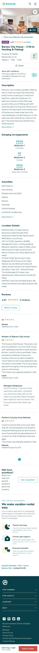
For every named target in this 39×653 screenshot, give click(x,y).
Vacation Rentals (9, 566)
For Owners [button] (8, 590)
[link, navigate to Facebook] (4, 618)
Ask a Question (28, 480)
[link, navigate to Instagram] (9, 618)
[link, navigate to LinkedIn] (18, 618)
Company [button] (6, 602)
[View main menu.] (35, 4)
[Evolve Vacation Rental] (8, 4)
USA (20, 566)
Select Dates (28, 649)
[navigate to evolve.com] (4, 583)
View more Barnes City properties (18, 37)
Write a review (10, 308)
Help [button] (4, 608)
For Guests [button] (8, 596)
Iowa (26, 566)
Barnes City (6, 568)
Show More (7, 127)
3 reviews (27, 42)
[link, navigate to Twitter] (13, 618)
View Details (6, 649)
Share (21, 66)
